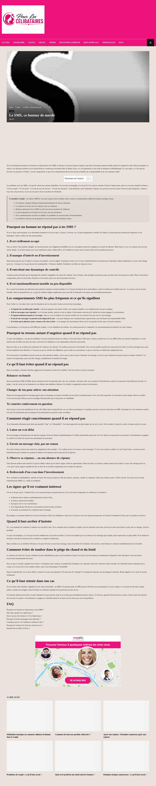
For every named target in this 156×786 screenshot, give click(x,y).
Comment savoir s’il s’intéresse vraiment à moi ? (25, 622)
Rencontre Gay (91, 42)
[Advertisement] (109, 19)
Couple (31, 42)
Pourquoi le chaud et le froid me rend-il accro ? (25, 625)
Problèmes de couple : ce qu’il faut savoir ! (24, 775)
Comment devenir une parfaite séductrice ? (73, 734)
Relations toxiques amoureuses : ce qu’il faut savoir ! (124, 775)
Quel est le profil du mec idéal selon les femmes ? (75, 775)
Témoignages (108, 42)
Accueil (6, 42)
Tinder (52, 42)
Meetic (42, 42)
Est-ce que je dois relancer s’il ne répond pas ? (24, 616)
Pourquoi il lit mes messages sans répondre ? (24, 619)
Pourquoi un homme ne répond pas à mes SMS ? (25, 610)
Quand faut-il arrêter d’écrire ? (18, 628)
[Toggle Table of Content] (87, 179)
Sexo (121, 42)
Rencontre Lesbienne (69, 42)
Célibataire (18, 42)
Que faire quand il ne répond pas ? (20, 613)
